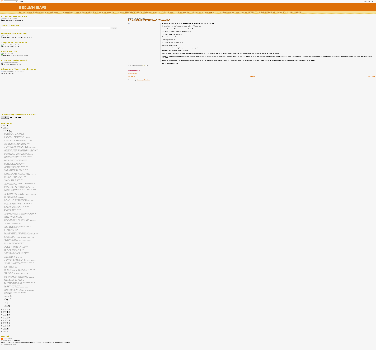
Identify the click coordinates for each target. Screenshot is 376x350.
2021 (4, 309)
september (7, 296)
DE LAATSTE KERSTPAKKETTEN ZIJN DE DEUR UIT (17, 173)
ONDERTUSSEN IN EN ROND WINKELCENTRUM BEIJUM (18, 142)
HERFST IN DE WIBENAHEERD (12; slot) (14, 249)
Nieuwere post (132, 76)
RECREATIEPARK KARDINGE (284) (12, 285)
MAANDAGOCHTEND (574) (11, 239)
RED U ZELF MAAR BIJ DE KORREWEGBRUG (15, 160)
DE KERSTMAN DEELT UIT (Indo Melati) (13, 205)
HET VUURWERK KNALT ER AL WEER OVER (15, 144)
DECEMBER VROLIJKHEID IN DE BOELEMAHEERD (16, 219)
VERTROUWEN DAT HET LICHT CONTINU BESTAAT (17, 143)
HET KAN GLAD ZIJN (9, 210)
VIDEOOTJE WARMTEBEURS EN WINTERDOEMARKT (17, 245)
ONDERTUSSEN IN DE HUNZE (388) (13, 289)
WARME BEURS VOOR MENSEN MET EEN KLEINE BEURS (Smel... (20, 260)
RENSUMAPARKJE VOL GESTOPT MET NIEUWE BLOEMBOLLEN (20, 269)
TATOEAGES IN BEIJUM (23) (11, 180)
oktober (6, 295)
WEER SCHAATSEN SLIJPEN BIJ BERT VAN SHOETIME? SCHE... (20, 235)
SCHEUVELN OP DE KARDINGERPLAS (13, 217)
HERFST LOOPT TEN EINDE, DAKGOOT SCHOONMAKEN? (19, 290)
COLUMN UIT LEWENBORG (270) (12, 223)
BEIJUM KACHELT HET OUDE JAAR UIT (14, 133)
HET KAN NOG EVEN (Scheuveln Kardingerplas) (15, 199)
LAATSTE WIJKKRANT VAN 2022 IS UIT (13, 193)
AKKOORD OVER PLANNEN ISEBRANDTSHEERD (16, 186)
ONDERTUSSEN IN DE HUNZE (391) (13, 170)
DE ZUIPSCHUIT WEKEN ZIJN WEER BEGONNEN (16, 206)
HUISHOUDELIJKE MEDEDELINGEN (13, 162)
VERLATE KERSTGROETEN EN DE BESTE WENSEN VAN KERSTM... (21, 149)
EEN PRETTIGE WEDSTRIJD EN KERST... (14, 280)
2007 (4, 331)
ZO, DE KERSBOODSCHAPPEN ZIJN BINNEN (15, 159)
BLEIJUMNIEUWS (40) (9, 272)
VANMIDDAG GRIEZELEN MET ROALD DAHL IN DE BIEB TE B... (20, 189)
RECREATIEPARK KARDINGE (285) (12, 250)
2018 (4, 314)
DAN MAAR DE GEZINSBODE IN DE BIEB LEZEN (16, 288)
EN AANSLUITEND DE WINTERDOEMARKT (14, 259)
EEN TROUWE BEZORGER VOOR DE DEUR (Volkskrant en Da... (20, 183)
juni (5, 301)
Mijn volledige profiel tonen (8, 344)
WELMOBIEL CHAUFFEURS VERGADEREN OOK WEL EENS (19, 187)
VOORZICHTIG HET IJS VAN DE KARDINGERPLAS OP (17, 226)
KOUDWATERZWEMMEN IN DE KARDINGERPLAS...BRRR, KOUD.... (21, 213)
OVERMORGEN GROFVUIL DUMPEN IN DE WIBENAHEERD (19, 192)
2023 (4, 128)
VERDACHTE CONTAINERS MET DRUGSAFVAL (16, 166)
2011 (4, 325)
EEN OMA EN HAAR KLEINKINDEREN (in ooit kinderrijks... (18, 240)
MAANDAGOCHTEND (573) (11, 275)
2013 (4, 322)
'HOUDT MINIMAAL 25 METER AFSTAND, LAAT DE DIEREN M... (19, 182)
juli (5, 299)
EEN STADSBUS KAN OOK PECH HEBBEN (14, 212)
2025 (4, 125)
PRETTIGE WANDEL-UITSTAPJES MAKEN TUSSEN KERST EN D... (20, 150)
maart (5, 305)
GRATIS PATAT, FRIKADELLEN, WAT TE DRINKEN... (16, 172)
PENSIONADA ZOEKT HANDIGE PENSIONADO (149, 20)
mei (5, 302)
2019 (4, 312)
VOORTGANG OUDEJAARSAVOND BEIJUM (15, 134)
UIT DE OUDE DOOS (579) (10, 184)
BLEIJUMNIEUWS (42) (9, 190)
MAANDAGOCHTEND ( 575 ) (11, 196)
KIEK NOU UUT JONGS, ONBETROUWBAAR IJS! (16, 225)
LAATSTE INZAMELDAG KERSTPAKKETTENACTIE (16, 246)
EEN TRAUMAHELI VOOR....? (11, 227)
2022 (4, 130)
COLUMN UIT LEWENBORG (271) (12, 177)
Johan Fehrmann (7, 338)
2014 (4, 320)
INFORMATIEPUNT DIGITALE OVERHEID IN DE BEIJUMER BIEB (20, 194)
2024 (4, 127)
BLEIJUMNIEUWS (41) (9, 236)
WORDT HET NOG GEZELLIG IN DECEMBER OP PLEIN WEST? (20, 262)
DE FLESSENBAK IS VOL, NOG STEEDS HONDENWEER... (18, 137)
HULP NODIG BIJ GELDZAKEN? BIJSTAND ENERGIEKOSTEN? (19, 277)
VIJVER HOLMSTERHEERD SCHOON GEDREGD (16, 146)
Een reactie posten (132, 73)
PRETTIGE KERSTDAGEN (10, 157)
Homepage (252, 76)
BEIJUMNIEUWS (32, 7)
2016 (4, 317)
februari (6, 306)
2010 (4, 326)
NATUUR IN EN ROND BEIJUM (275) (13, 279)
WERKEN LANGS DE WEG (10, 266)
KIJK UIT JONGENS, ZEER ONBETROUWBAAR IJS (16, 232)
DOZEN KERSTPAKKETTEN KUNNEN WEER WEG (16, 153)
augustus (6, 298)
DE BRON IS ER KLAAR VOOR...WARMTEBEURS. (16, 252)
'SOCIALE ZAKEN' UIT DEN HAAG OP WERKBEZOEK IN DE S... (19, 282)
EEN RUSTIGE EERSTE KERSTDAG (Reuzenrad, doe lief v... (18, 156)
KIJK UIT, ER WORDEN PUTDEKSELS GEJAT (15, 242)
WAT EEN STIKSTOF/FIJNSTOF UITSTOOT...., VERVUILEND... (19, 237)
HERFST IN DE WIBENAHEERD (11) (13, 283)
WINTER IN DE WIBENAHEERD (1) (12, 207)
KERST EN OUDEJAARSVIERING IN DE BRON (15, 176)
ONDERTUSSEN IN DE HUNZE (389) (13, 257)
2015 (4, 319)
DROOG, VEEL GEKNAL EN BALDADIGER (14, 136)
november (6, 293)
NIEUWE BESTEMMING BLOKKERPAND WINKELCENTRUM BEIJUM (21, 233)
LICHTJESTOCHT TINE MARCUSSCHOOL (14, 179)
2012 (4, 323)
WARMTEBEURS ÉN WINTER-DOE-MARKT (14, 247)
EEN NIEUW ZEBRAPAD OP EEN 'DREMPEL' (15, 292)
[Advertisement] (10, 84)
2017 (4, 315)
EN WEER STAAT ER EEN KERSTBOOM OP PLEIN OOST (18, 265)
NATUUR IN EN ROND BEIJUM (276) (13, 243)
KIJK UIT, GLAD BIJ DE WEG (11, 256)
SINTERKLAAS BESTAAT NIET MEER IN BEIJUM (16, 273)
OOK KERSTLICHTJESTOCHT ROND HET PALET (16, 169)
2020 (4, 311)
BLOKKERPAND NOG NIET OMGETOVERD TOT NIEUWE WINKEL (20, 174)
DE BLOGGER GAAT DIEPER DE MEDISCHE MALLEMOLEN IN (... (20, 147)
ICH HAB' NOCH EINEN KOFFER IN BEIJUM (15, 253)
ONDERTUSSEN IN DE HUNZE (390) (13, 216)
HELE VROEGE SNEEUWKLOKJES (12, 167)
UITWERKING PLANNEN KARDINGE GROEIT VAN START (18, 214)
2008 (4, 329)
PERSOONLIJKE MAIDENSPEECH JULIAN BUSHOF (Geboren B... (20, 220)
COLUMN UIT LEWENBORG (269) (12, 263)
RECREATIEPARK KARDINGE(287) (12, 164)
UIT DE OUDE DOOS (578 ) (11, 230)
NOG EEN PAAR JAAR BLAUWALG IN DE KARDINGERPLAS (19, 200)
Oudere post (371, 76)
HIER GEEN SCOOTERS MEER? (12, 229)
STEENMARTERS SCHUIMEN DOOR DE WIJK (15, 270)
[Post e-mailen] (146, 65)
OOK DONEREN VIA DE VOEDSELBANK (14, 197)
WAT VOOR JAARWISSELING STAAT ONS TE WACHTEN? (18, 152)
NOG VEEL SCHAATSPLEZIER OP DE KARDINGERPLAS (18, 203)
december (6, 131)
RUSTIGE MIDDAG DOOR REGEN (12, 139)
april (5, 303)
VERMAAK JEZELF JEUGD (10, 286)
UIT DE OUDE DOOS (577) (10, 267)
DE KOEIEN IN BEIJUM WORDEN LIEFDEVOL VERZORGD (18, 154)
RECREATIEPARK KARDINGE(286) (12, 209)
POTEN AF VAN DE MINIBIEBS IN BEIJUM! (14, 255)
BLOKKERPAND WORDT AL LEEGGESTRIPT (15, 222)
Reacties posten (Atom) (143, 80)
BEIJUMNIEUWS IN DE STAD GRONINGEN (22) (16, 163)
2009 (4, 328)
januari (6, 308)
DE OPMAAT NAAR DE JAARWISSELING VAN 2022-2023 (18, 140)
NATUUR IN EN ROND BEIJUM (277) (13, 202)
